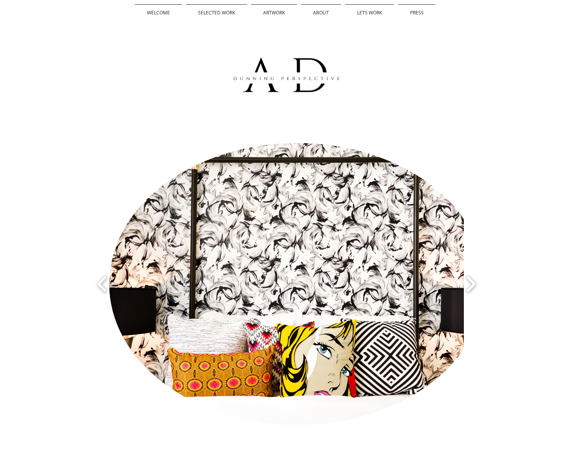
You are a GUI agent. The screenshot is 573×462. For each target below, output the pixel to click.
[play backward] (102, 284)
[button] (297, 284)
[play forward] (470, 284)
